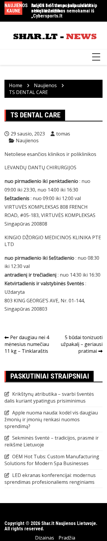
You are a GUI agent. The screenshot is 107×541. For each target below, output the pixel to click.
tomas (63, 133)
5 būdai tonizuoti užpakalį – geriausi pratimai (82, 344)
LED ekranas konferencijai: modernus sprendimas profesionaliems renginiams (50, 478)
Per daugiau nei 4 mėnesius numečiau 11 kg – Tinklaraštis (26, 344)
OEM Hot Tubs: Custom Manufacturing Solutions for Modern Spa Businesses (51, 460)
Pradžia (67, 537)
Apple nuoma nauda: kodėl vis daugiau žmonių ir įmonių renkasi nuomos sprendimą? (51, 419)
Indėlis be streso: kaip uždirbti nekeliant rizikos (61, 8)
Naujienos (27, 140)
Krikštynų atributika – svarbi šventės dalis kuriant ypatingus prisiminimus (49, 397)
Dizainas (44, 537)
